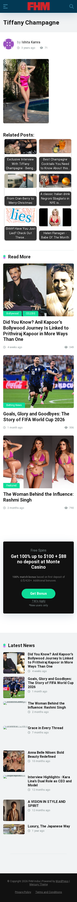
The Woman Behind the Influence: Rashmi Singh (47, 705)
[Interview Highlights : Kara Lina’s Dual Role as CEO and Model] (15, 775)
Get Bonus (38, 594)
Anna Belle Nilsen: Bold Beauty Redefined (46, 754)
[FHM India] (38, 6)
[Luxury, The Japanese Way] (14, 833)
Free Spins (38, 550)
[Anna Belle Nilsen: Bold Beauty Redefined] (14, 771)
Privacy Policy (23, 892)
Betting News (14, 405)
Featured (11, 485)
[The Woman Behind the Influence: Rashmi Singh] (38, 462)
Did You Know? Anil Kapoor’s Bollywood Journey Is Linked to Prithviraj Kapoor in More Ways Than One (36, 330)
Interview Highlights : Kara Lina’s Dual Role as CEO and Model (50, 781)
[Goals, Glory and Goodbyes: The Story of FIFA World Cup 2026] (38, 381)
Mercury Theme (39, 884)
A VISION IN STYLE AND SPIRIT (47, 804)
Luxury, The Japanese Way (49, 826)
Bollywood (12, 313)
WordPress (62, 881)
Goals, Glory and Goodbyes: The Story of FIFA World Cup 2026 (36, 416)
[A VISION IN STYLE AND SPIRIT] (14, 820)
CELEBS (30, 313)
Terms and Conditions (48, 892)
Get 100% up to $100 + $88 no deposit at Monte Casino (38, 562)
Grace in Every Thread (45, 728)
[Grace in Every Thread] (15, 726)
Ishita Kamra (31, 42)
